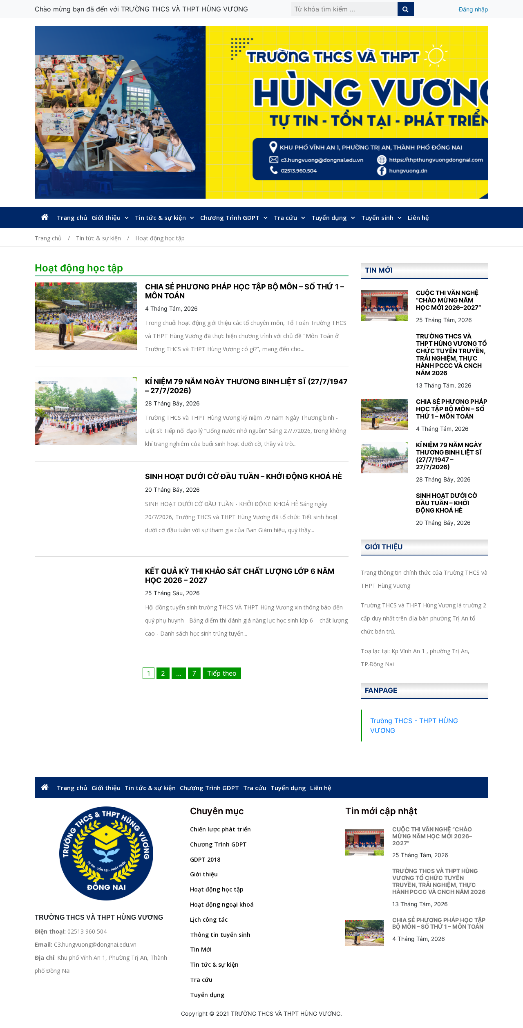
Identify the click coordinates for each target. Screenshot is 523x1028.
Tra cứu (285, 217)
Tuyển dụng (329, 217)
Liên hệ (418, 217)
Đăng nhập (473, 9)
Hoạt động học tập (217, 889)
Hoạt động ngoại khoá (222, 904)
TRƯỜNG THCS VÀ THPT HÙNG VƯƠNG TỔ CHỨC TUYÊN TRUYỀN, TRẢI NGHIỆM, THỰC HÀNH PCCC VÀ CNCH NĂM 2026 (451, 354)
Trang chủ (72, 217)
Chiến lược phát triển (220, 829)
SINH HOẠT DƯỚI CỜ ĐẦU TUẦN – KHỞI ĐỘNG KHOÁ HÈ (243, 476)
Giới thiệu (106, 217)
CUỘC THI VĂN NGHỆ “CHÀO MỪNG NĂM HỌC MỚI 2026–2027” (448, 300)
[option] (261, 112)
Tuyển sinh (377, 217)
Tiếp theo (222, 673)
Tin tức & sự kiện (160, 217)
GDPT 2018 (205, 859)
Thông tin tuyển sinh (220, 934)
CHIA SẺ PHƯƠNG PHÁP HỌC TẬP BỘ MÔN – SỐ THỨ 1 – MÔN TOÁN (451, 409)
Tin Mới (201, 949)
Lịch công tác (209, 919)
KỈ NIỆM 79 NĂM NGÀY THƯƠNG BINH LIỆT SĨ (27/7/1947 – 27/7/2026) (449, 456)
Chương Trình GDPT (229, 217)
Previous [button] (40, 112)
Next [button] (483, 112)
